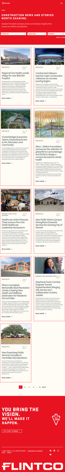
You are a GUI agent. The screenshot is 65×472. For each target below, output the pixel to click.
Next (44, 387)
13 (40, 387)
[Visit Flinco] (6, 3)
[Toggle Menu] (61, 3)
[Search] (63, 33)
